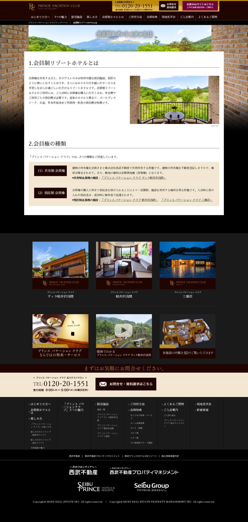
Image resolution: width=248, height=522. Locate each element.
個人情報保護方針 (170, 456)
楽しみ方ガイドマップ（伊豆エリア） (41, 441)
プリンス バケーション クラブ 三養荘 (107, 435)
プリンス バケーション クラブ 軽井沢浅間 (107, 427)
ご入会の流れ (170, 415)
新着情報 (202, 410)
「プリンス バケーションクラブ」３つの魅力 (73, 407)
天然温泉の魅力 (38, 448)
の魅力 (60, 17)
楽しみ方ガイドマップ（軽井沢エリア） (41, 433)
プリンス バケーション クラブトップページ (48, 22)
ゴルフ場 (134, 433)
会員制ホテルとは (113, 17)
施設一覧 (101, 410)
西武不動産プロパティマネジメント (102, 456)
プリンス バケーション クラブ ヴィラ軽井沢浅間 (107, 418)
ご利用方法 (135, 17)
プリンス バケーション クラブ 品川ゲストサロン (174, 423)
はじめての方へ (40, 17)
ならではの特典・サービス (141, 417)
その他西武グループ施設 (141, 443)
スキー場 (134, 438)
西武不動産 (74, 456)
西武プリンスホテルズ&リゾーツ (141, 456)
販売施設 (103, 404)
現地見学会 (168, 17)
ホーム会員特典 (137, 423)
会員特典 (136, 410)
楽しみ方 (36, 418)
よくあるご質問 (207, 17)
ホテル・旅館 (136, 428)
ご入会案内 (187, 17)
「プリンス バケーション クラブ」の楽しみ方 (41, 425)
